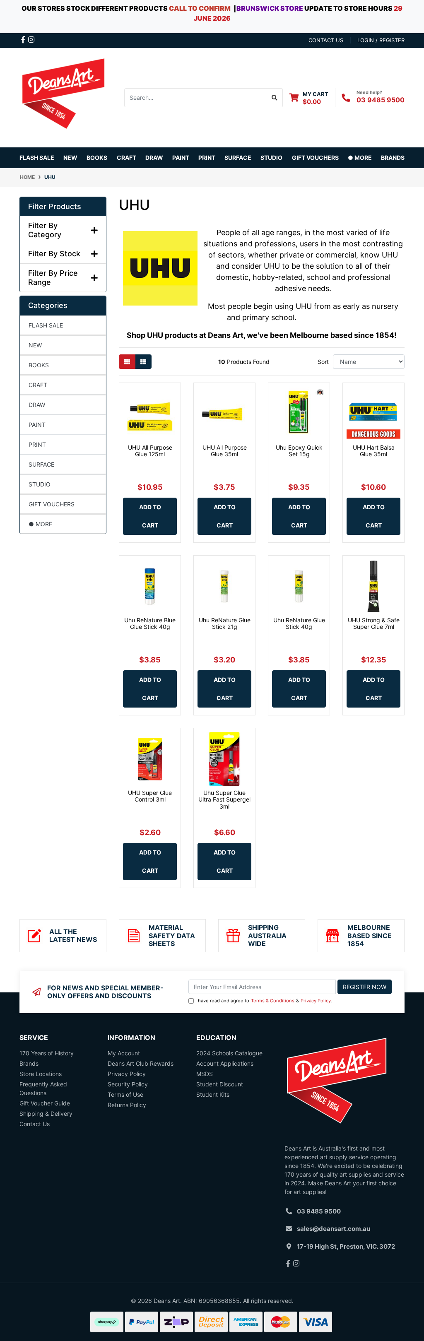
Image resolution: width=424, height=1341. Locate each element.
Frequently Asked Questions (43, 1088)
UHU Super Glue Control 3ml (150, 796)
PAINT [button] (180, 157)
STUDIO (40, 484)
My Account (124, 1053)
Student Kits (212, 1094)
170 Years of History (46, 1053)
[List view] (143, 361)
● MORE (40, 523)
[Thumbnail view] (127, 361)
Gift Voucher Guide (44, 1103)
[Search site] (275, 97)
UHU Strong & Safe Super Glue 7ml (374, 623)
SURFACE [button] (237, 157)
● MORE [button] (360, 157)
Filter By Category (44, 230)
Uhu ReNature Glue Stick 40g (299, 623)
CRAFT (38, 384)
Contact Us (34, 1123)
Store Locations (40, 1073)
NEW (70, 157)
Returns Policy (127, 1104)
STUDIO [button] (271, 157)
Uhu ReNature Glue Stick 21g (225, 623)
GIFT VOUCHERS (315, 157)
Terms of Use (125, 1094)
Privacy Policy (316, 1001)
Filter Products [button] (54, 206)
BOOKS (97, 157)
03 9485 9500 (381, 100)
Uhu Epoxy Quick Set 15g (299, 451)
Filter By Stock (54, 253)
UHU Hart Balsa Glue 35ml (374, 451)
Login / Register (381, 40)
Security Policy (128, 1084)
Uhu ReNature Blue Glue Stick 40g (150, 623)
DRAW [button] (154, 157)
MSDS (204, 1073)
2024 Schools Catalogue (229, 1053)
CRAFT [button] (126, 157)
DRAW (37, 404)
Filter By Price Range (53, 277)
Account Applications (224, 1063)
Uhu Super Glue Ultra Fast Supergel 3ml (224, 799)
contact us (325, 40)
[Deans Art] (62, 96)
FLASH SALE (36, 157)
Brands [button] (393, 157)
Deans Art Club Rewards (140, 1063)
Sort (323, 361)
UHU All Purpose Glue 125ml (150, 451)
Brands (29, 1063)
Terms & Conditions (272, 1001)
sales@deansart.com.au (333, 1229)
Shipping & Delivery (45, 1113)
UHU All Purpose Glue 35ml (224, 451)
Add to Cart (150, 516)
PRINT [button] (206, 157)
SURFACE (41, 464)
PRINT (37, 444)
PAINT (37, 424)
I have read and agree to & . (263, 1001)
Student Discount (219, 1084)
